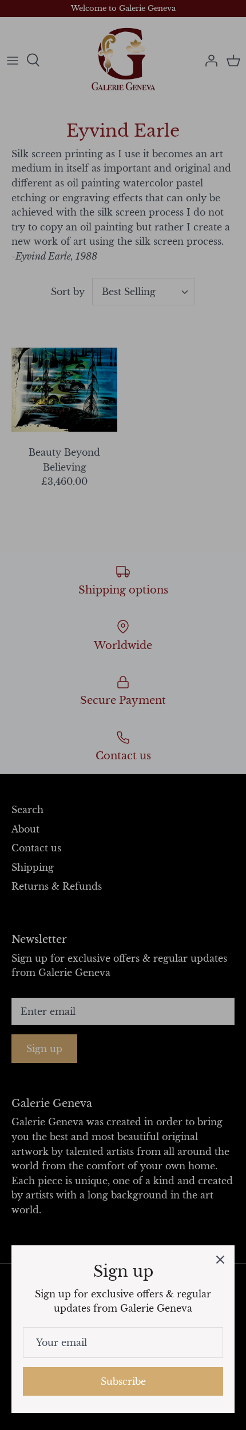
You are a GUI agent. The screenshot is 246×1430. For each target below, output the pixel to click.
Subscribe (123, 1381)
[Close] (220, 1259)
